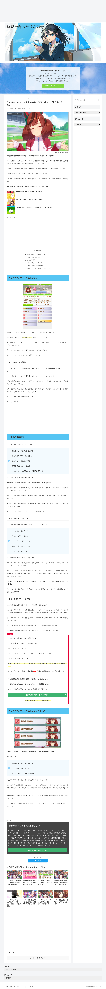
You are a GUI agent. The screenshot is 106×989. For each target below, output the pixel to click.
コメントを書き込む (38, 958)
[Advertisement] (46, 11)
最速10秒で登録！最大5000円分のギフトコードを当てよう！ (31, 191)
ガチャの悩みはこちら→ (53, 85)
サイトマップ (29, 986)
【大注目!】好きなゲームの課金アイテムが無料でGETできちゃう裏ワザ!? (34, 207)
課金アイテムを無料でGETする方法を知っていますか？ (29, 199)
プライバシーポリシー (19, 986)
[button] (98, 100)
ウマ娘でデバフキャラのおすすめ (35, 254)
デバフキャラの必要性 (34, 257)
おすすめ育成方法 (31, 260)
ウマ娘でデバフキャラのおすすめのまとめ (38, 268)
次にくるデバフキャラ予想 (35, 265)
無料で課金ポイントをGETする (37, 850)
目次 (35, 250)
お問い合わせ (9, 986)
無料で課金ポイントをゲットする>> (37, 695)
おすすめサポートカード (35, 263)
